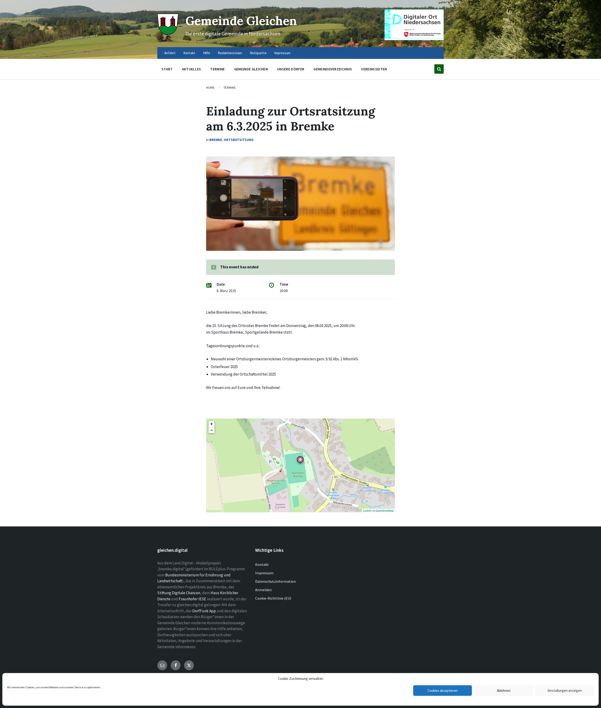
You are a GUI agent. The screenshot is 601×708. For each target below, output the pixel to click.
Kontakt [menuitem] (189, 53)
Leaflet (367, 510)
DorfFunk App (204, 610)
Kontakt (262, 564)
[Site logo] (167, 33)
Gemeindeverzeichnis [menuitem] (332, 69)
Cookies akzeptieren (443, 690)
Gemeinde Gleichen (241, 20)
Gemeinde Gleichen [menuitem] (251, 69)
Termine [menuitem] (217, 69)
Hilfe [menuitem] (206, 53)
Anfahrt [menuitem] (170, 53)
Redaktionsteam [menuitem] (230, 53)
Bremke (215, 139)
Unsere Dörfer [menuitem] (290, 69)
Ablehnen (504, 690)
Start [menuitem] (167, 69)
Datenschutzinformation (275, 581)
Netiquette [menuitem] (258, 53)
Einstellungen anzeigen (564, 690)
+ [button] (211, 423)
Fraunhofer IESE (192, 598)
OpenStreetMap (385, 510)
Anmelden (263, 589)
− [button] (211, 430)
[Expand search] (439, 69)
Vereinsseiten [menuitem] (374, 69)
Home (210, 87)
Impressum (264, 573)
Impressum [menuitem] (282, 53)
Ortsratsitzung (239, 139)
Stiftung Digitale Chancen (178, 592)
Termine (229, 87)
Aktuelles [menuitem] (191, 69)
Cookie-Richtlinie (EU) (273, 598)
